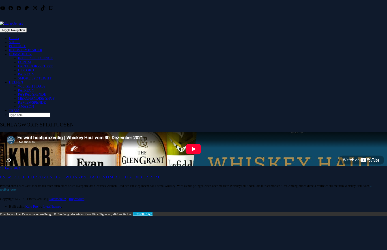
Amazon (26, 106)
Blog (14, 38)
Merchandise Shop (36, 98)
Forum (24, 62)
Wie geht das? (31, 86)
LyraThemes (52, 206)
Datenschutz (57, 199)
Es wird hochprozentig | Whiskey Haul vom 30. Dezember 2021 (80, 177)
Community (20, 54)
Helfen (16, 82)
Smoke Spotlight (35, 78)
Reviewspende (32, 102)
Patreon (26, 74)
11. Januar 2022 (10, 168)
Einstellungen (143, 214)
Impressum (76, 199)
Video (14, 42)
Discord (26, 70)
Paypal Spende (32, 94)
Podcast (17, 46)
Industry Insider (25, 50)
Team (14, 110)
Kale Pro (31, 206)
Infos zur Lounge (35, 58)
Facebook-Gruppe (35, 66)
